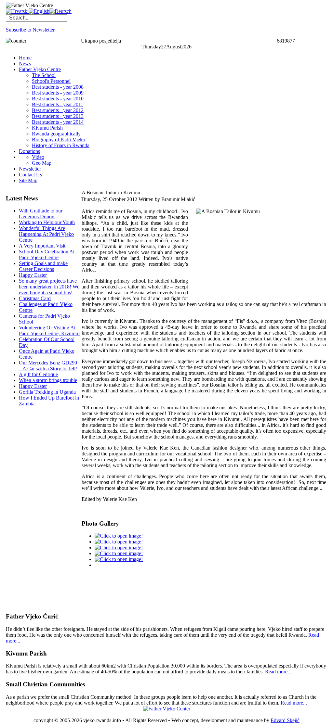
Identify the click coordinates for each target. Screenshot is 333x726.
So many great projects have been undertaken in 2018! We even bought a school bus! (49, 286)
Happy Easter (33, 275)
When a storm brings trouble (48, 380)
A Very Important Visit (42, 245)
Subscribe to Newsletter (30, 29)
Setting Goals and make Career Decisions (43, 266)
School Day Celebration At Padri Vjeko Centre (46, 254)
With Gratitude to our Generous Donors (40, 213)
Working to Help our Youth (47, 222)
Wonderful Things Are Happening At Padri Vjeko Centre (46, 234)
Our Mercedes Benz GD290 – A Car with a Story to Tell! (48, 365)
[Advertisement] (32, 509)
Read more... (278, 671)
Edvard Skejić (285, 720)
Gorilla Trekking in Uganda (47, 392)
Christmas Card (35, 298)
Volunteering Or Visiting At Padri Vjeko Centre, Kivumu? (49, 330)
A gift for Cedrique (38, 374)
